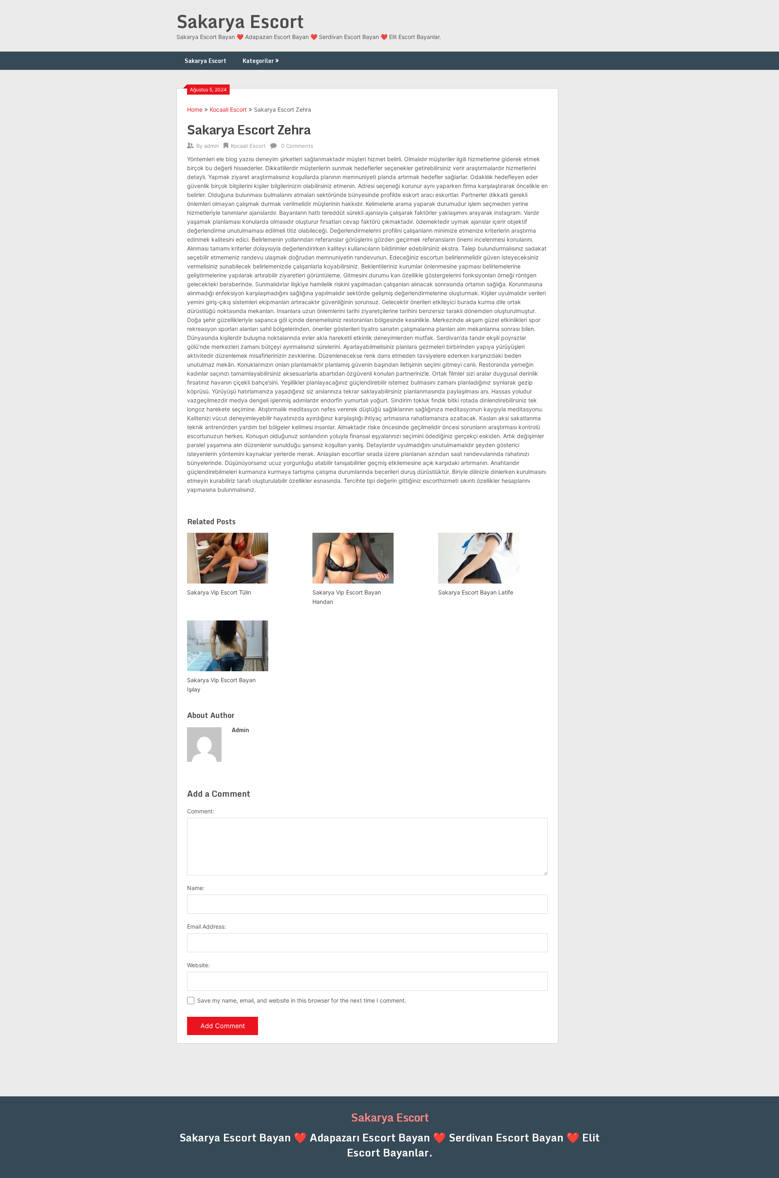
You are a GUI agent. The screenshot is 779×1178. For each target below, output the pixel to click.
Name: (195, 887)
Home (194, 109)
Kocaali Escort (228, 109)
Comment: (200, 811)
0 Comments (297, 146)
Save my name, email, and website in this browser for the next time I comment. (301, 1000)
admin (211, 146)
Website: (198, 965)
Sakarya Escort (240, 21)
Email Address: (206, 926)
